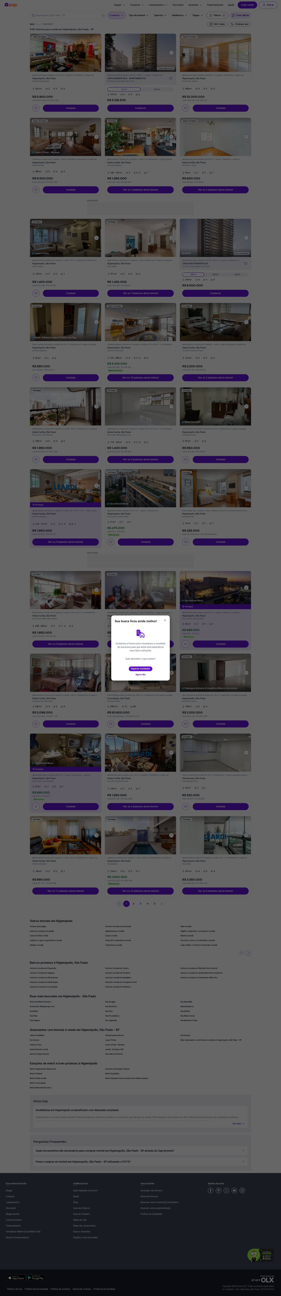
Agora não (141, 674)
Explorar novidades (140, 668)
